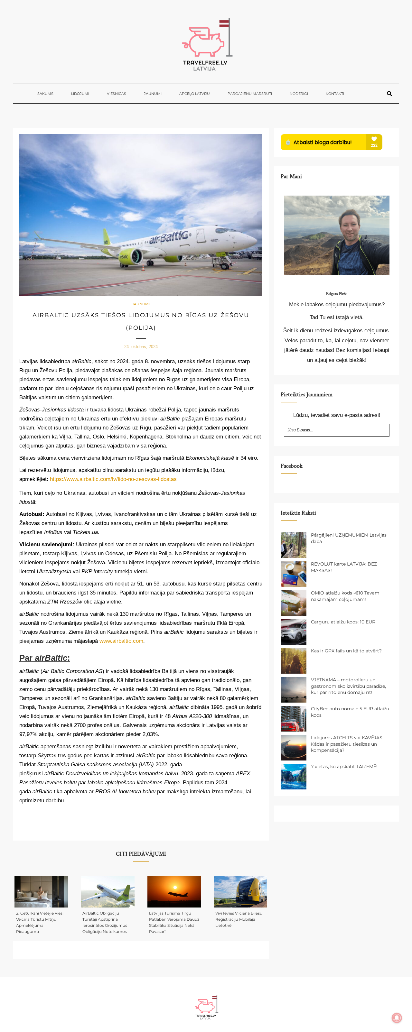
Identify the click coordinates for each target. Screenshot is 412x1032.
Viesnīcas (116, 93)
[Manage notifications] (397, 1018)
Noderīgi (299, 93)
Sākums (45, 93)
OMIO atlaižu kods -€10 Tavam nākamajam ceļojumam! (345, 596)
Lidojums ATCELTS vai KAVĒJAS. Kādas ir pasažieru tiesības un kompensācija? (347, 744)
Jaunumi (153, 93)
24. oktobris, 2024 (141, 346)
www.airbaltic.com (121, 641)
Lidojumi (80, 93)
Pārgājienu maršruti (250, 93)
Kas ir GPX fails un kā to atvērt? (346, 651)
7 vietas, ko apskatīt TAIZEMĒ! (344, 766)
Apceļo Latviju (194, 93)
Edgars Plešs (336, 294)
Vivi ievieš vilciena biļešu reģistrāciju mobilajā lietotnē (238, 919)
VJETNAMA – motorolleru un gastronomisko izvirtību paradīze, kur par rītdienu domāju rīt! (348, 686)
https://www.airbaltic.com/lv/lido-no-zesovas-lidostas (113, 479)
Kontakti (335, 93)
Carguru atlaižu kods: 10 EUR (343, 622)
